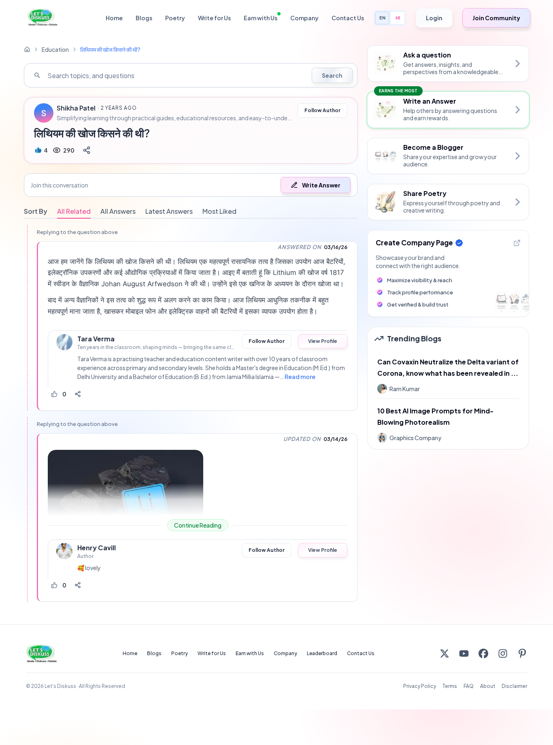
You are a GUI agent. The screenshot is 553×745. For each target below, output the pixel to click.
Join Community (496, 17)
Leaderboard (322, 653)
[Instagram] (503, 653)
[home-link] (27, 49)
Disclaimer (514, 686)
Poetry (175, 17)
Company (304, 17)
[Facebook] (483, 653)
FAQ (469, 686)
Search (332, 75)
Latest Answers (169, 211)
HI (398, 17)
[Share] (86, 150)
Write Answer (321, 185)
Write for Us (214, 17)
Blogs (144, 17)
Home (114, 17)
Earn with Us (260, 17)
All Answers (118, 211)
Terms (449, 686)
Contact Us (348, 17)
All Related (74, 211)
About (487, 686)
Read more (300, 376)
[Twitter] (444, 653)
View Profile (322, 341)
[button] (190, 185)
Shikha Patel (76, 108)
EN (382, 17)
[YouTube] (464, 653)
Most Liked (219, 211)
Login (434, 17)
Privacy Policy (419, 686)
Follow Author (322, 110)
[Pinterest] (522, 653)
